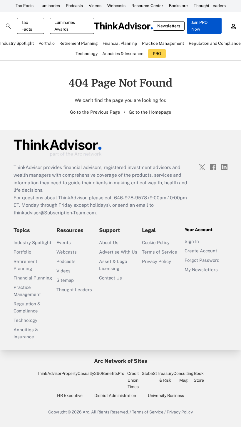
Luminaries (49, 5)
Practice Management (27, 291)
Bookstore (178, 5)
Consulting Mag (183, 376)
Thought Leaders (210, 5)
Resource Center (147, 5)
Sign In (192, 241)
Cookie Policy (156, 242)
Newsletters (168, 26)
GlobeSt (149, 373)
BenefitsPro (113, 373)
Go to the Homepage (150, 112)
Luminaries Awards (64, 25)
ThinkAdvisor (49, 373)
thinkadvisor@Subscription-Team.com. (55, 213)
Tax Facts (25, 5)
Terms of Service (159, 251)
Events (63, 242)
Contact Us (110, 277)
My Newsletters (201, 269)
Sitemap (65, 280)
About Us (108, 242)
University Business (166, 395)
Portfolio (22, 251)
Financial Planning (33, 277)
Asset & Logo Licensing (113, 265)
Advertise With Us (118, 251)
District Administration (115, 395)
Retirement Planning (25, 265)
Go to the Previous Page (95, 112)
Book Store (199, 376)
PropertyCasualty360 (81, 373)
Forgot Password (202, 260)
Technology (25, 320)
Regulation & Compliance (27, 307)
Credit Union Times (133, 380)
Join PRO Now (199, 25)
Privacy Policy (156, 261)
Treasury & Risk (165, 376)
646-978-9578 (130, 198)
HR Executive (70, 395)
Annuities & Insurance (26, 333)
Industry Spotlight (32, 242)
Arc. (86, 412)
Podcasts (74, 5)
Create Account (201, 250)
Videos (95, 5)
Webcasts (116, 5)
